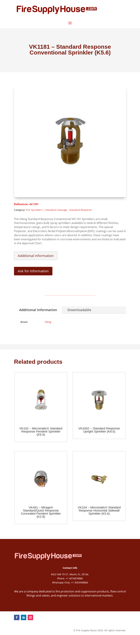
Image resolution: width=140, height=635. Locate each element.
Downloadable (79, 310)
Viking (48, 322)
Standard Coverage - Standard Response (68, 209)
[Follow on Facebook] (16, 617)
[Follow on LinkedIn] (23, 617)
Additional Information (36, 255)
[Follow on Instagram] (30, 617)
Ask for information (33, 271)
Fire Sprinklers (34, 209)
